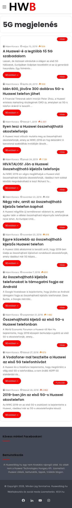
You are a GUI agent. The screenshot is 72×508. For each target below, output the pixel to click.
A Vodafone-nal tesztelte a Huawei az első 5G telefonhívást (34, 359)
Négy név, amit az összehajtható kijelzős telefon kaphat (32, 204)
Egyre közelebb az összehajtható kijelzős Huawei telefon (32, 242)
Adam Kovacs (12, 46)
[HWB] (22, 6)
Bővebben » (11, 75)
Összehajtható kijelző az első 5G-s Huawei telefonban (33, 322)
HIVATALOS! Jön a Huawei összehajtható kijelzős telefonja (31, 166)
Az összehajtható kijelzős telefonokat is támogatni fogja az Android (33, 282)
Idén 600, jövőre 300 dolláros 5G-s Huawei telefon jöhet (33, 91)
